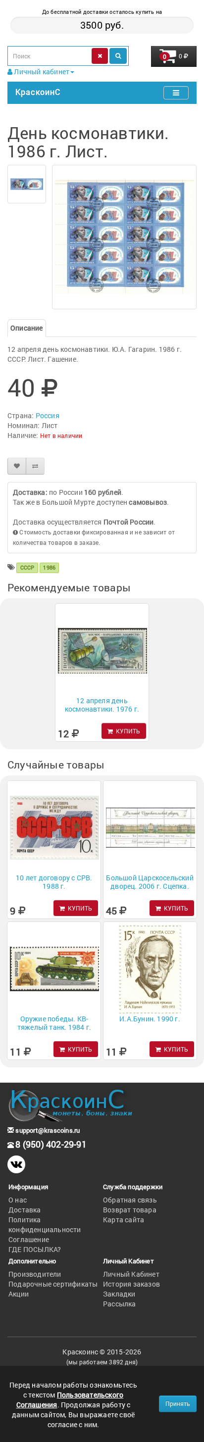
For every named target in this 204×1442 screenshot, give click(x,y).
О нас (17, 1199)
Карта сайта (123, 1219)
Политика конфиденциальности (44, 1224)
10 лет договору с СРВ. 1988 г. (54, 882)
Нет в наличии (61, 435)
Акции (18, 1293)
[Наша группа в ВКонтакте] (16, 1164)
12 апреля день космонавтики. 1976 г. (102, 705)
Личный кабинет (40, 71)
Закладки (119, 1293)
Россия (47, 415)
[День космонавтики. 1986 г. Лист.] (26, 184)
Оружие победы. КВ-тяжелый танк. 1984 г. (54, 1023)
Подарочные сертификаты (53, 1284)
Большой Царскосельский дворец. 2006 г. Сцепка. (149, 882)
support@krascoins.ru (47, 1130)
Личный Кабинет (131, 1274)
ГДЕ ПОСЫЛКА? (34, 1249)
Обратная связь (130, 1199)
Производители (34, 1274)
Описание (26, 328)
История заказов (131, 1284)
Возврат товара (129, 1209)
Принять (177, 1403)
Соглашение (28, 1239)
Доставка (24, 1209)
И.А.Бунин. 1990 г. (149, 1018)
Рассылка (119, 1303)
